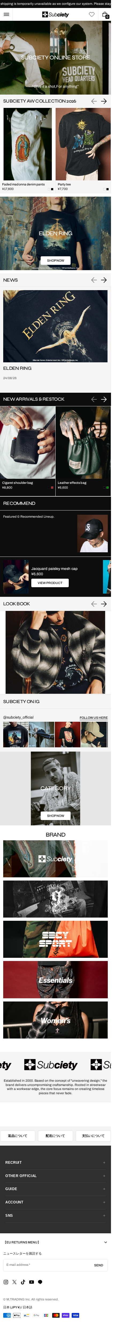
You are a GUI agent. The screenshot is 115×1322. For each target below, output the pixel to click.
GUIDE (11, 1189)
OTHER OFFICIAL (21, 1176)
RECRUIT (13, 1163)
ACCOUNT (14, 1202)
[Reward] (12, 1309)
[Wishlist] (92, 14)
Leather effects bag (72, 483)
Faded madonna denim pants (23, 184)
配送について (55, 1136)
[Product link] (27, 150)
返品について (17, 1136)
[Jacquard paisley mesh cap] (16, 577)
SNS (9, 1216)
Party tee (64, 184)
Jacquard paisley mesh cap (54, 569)
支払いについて (93, 1136)
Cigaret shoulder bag (17, 483)
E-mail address (17, 1265)
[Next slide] (104, 101)
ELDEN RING (17, 368)
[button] (6, 14)
